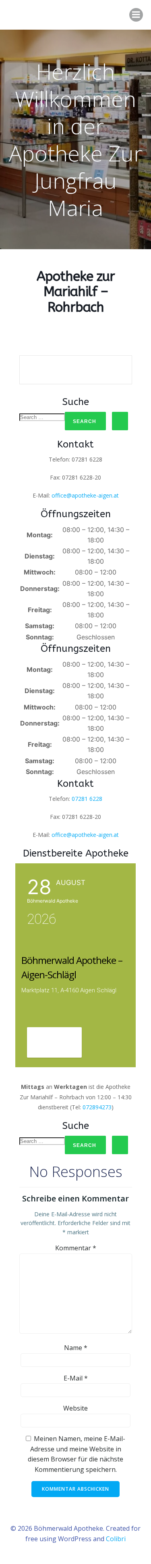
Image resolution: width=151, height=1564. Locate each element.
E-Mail (76, 1378)
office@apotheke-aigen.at (85, 495)
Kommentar (75, 1248)
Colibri (116, 1538)
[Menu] (136, 15)
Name (75, 1347)
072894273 (97, 1107)
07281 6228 (87, 798)
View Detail (54, 1043)
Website (75, 1408)
